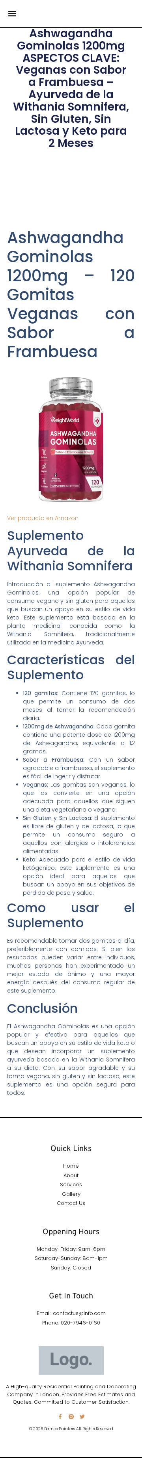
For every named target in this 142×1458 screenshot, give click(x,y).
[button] (12, 13)
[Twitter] (82, 1416)
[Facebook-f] (60, 1416)
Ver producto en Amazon (42, 518)
